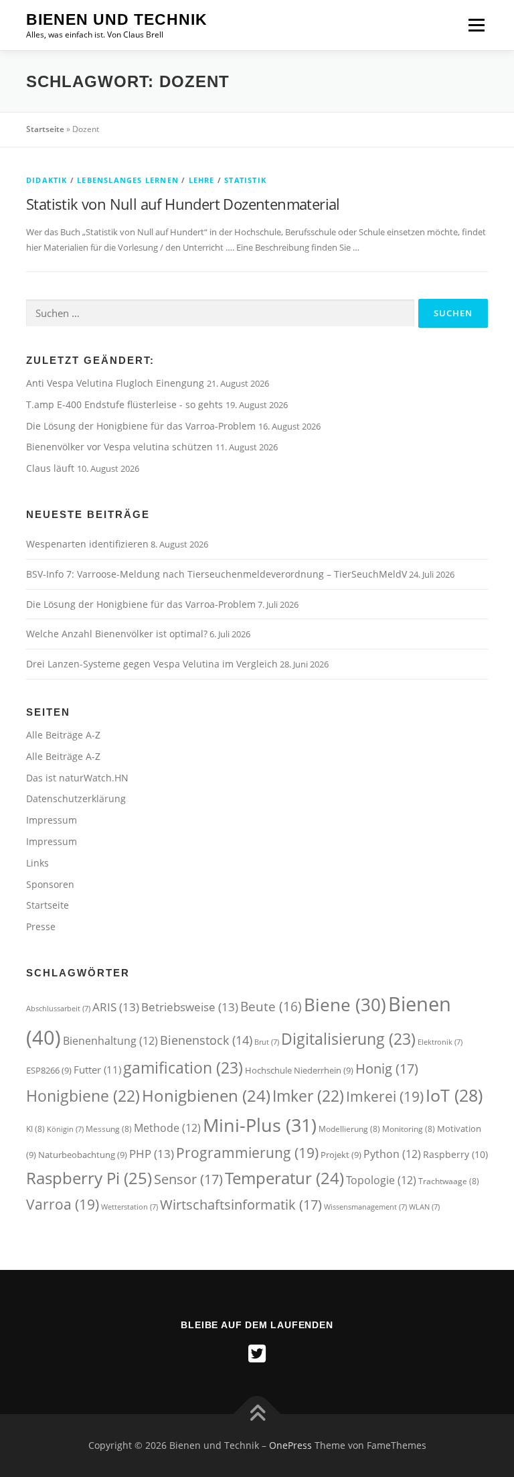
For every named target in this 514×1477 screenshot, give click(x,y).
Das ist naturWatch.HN (77, 777)
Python (392, 1154)
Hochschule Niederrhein (299, 1070)
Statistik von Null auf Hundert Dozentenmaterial (183, 204)
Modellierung (349, 1129)
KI (35, 1129)
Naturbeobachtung (82, 1155)
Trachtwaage (448, 1181)
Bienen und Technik (116, 19)
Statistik (245, 180)
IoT (454, 1095)
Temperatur (284, 1178)
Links (37, 862)
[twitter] (257, 1354)
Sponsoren (50, 884)
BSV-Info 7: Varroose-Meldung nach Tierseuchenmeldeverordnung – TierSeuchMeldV (216, 574)
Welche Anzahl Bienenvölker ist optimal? (116, 633)
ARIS (115, 1007)
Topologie (381, 1180)
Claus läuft (51, 468)
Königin (65, 1129)
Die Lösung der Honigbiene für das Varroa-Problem (142, 426)
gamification (183, 1067)
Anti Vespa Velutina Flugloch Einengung (116, 383)
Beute (271, 1006)
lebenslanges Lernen (128, 180)
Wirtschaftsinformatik (241, 1204)
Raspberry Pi (89, 1178)
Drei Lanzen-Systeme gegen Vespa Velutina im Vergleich (152, 663)
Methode (167, 1127)
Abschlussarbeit (58, 1008)
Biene (345, 1004)
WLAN (424, 1207)
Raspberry (455, 1154)
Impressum (51, 820)
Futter (97, 1070)
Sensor (188, 1178)
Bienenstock (206, 1040)
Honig (386, 1068)
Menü (476, 25)
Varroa (62, 1204)
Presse (41, 926)
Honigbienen (206, 1095)
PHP (151, 1153)
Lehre (202, 180)
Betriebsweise (189, 1007)
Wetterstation (129, 1207)
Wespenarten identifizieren (87, 543)
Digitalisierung (348, 1038)
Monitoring (408, 1129)
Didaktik (47, 180)
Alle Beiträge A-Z (63, 734)
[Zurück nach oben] (257, 1414)
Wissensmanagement (365, 1207)
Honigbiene (83, 1096)
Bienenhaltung (110, 1040)
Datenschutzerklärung (76, 798)
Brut (266, 1042)
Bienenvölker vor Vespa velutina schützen (121, 446)
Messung (109, 1129)
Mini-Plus (260, 1124)
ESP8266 (49, 1070)
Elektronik (440, 1042)
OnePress (290, 1445)
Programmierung (247, 1152)
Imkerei (385, 1096)
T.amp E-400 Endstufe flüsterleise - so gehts (126, 404)
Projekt (341, 1155)
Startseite (45, 129)
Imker (308, 1096)
